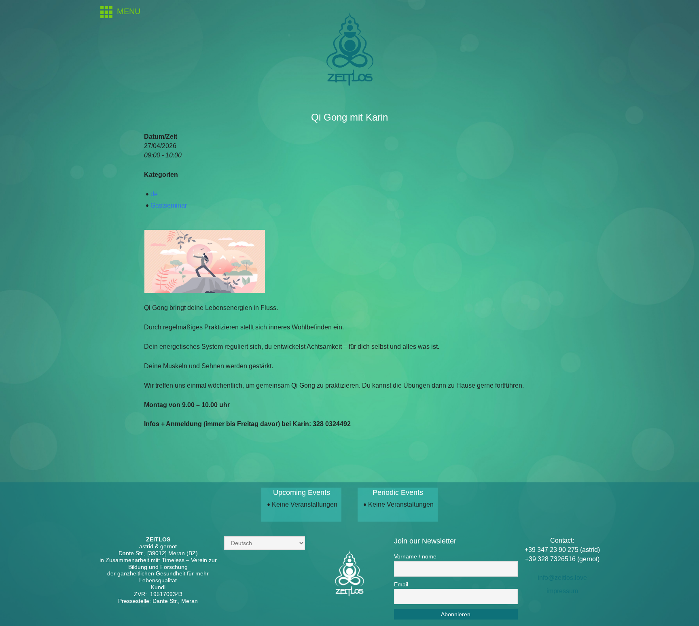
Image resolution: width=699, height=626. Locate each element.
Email (401, 584)
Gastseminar (168, 205)
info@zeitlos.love (562, 577)
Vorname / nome (415, 556)
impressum (562, 591)
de (154, 194)
